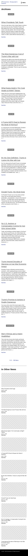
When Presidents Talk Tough (12, 22)
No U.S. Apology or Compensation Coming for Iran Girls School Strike (13, 225)
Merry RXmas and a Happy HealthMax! (11, 335)
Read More (3, 36)
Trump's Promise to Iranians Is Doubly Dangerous (13, 301)
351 (14, 360)
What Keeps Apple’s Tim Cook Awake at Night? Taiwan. (13, 89)
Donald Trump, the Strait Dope (13, 192)
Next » (17, 360)
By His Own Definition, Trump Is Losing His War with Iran (13, 159)
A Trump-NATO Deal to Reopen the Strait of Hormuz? (13, 123)
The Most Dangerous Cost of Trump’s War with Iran (12, 55)
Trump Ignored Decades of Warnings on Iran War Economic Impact (13, 264)
